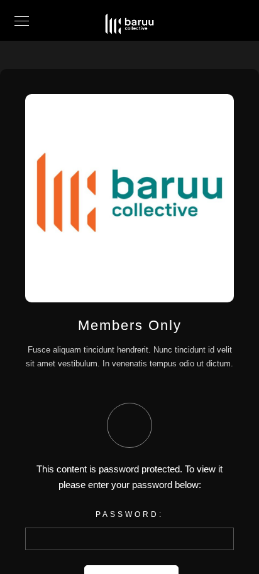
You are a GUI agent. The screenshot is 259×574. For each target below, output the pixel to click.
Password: (129, 514)
